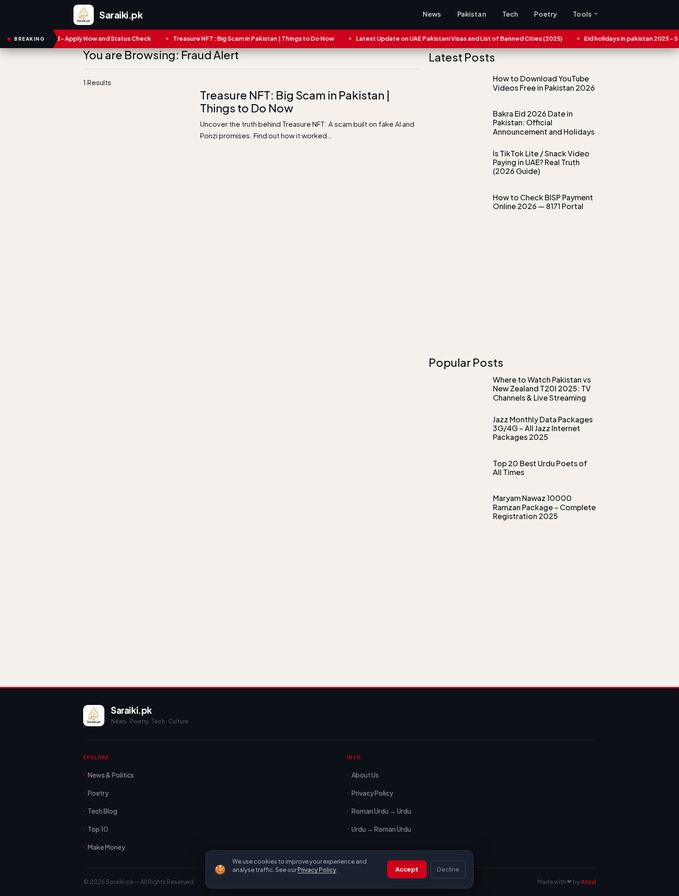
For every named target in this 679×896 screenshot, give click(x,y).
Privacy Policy (316, 869)
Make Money (106, 847)
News (432, 14)
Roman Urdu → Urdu (381, 811)
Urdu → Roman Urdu (381, 829)
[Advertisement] (251, 194)
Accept (406, 869)
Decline (448, 869)
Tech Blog (102, 811)
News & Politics (111, 775)
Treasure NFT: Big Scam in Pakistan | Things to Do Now (237, 38)
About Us (365, 775)
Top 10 (98, 829)
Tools (582, 14)
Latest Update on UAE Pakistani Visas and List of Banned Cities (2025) (443, 38)
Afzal (588, 881)
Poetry (545, 14)
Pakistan (471, 14)
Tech (510, 14)
